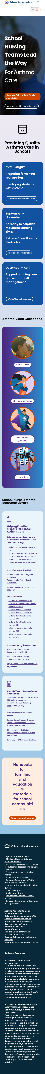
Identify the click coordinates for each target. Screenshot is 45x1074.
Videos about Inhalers (14, 926)
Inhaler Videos (22, 364)
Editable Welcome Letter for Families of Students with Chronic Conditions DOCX (22, 604)
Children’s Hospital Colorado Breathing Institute (18, 860)
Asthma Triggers (12, 929)
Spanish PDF (23, 556)
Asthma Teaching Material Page (22, 106)
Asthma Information (13, 913)
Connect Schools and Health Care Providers (20, 938)
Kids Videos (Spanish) (22, 439)
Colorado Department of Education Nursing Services (21, 902)
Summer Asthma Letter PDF (20, 610)
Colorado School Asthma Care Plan (20, 916)
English (23, 553)
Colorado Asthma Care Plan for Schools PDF (21, 96)
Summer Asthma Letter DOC (20, 613)
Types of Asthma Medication (17, 918)
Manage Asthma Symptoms (17, 931)
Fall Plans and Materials (19, 253)
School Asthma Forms (14, 934)
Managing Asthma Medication (18, 921)
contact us (26, 997)
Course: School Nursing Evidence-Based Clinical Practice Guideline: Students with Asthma (21, 723)
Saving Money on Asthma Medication (21, 942)
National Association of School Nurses (19, 897)
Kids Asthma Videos (22, 401)
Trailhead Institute (14, 893)
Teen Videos (22, 477)
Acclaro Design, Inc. (15, 890)
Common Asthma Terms (15, 924)
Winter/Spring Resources (19, 299)
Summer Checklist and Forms (21, 198)
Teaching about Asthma (22, 818)
